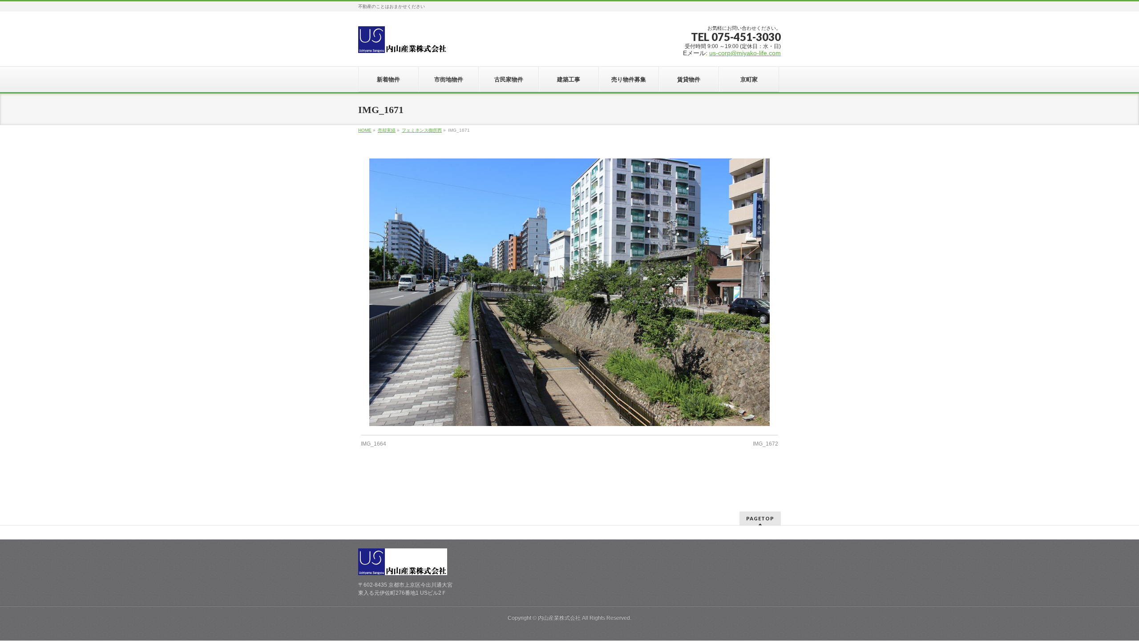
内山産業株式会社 (559, 618)
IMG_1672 (765, 444)
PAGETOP (760, 518)
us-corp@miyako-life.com (745, 53)
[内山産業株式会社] (402, 43)
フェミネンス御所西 (422, 130)
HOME (365, 130)
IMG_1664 (373, 444)
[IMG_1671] (569, 292)
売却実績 (387, 130)
